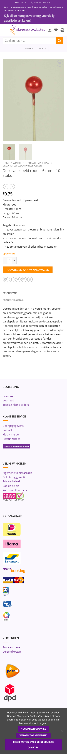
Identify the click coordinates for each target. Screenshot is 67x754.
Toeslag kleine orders (16, 404)
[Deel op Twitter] (18, 279)
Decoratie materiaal (37, 163)
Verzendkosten (12, 651)
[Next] (58, 100)
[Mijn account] (50, 30)
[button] (5, 30)
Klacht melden (11, 434)
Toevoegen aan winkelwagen (27, 269)
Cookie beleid (11, 486)
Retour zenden (12, 438)
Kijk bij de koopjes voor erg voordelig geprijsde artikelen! (29, 18)
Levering (8, 396)
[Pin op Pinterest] (30, 279)
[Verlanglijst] (56, 30)
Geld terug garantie (14, 477)
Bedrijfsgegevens (13, 425)
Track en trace (11, 647)
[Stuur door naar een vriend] (24, 279)
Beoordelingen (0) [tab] (13, 300)
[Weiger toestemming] (62, 732)
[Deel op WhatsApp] (5, 279)
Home (6, 163)
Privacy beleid (11, 481)
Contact (7, 430)
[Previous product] (12, 186)
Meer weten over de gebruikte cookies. (33, 745)
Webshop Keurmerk (15, 490)
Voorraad (8, 400)
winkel (28, 48)
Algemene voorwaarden (17, 473)
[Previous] (8, 100)
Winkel (17, 163)
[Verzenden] (59, 40)
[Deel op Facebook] (11, 279)
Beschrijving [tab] (10, 293)
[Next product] (5, 186)
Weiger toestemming (33, 735)
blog (42, 48)
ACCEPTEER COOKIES (33, 728)
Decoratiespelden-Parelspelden (22, 165)
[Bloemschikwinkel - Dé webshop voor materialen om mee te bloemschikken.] (27, 30)
